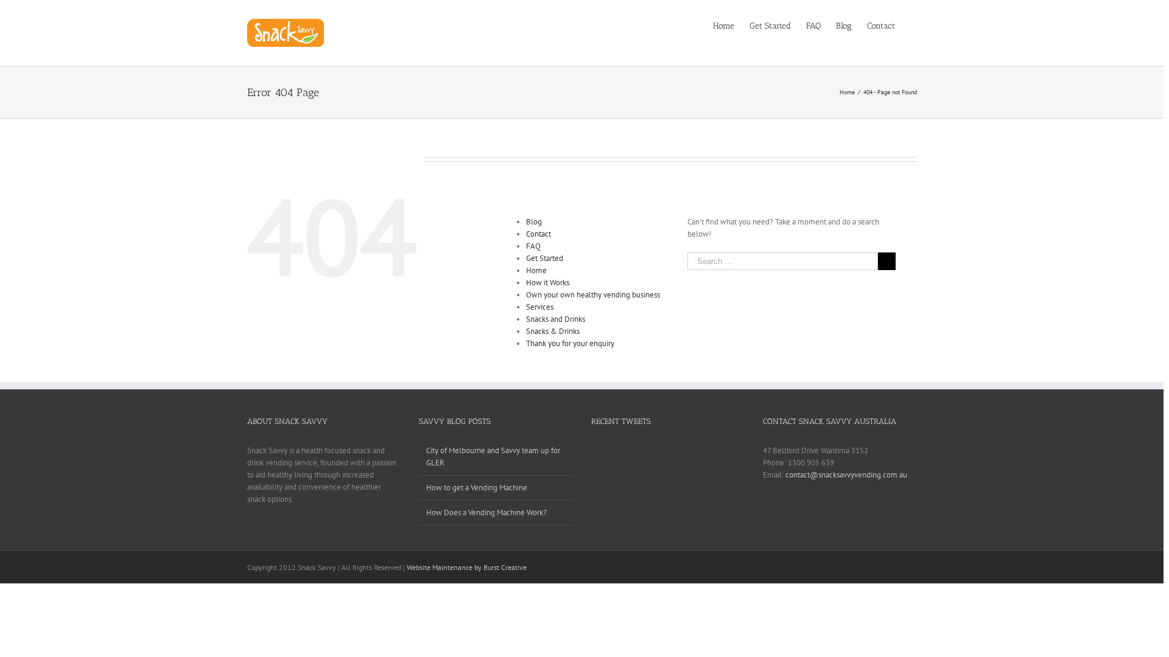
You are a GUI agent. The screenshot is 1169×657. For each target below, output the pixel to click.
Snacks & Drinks (553, 331)
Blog (534, 222)
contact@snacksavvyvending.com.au (846, 475)
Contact (538, 234)
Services (539, 307)
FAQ (533, 246)
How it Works (547, 282)
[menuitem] (731, 25)
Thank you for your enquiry (570, 343)
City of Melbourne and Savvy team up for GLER (493, 456)
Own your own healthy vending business (593, 295)
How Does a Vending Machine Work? (486, 512)
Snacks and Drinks (555, 319)
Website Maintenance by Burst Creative (467, 567)
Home (536, 270)
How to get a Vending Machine (476, 487)
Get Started (544, 258)
